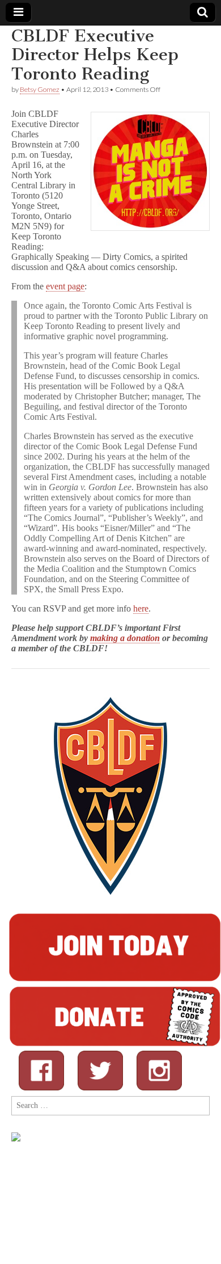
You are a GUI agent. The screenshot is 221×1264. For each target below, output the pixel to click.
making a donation (125, 638)
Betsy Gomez (40, 89)
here (140, 608)
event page (65, 286)
